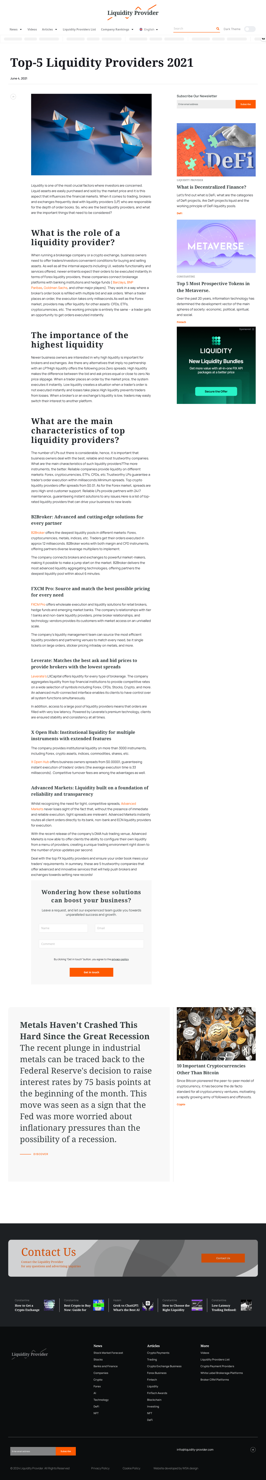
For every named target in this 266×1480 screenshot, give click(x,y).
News (14, 29)
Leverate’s (39, 676)
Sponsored (245, 329)
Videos (32, 29)
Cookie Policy (131, 1468)
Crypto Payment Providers (217, 1366)
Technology (101, 1400)
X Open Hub (40, 762)
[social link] (253, 1449)
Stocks (98, 1359)
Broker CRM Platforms (214, 1380)
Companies (101, 1373)
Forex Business (156, 1373)
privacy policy (120, 959)
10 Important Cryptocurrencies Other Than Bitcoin (211, 1069)
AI (95, 1393)
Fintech (181, 322)
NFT (96, 1413)
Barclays (118, 282)
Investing (153, 1406)
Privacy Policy (100, 1468)
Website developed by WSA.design (175, 1468)
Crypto (181, 1104)
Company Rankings (115, 29)
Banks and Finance (106, 1366)
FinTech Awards (157, 1393)
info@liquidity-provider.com (195, 1450)
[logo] (133, 12)
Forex (97, 1386)
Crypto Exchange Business (164, 1366)
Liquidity (152, 1386)
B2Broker (38, 532)
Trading (152, 1359)
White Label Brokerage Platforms (221, 1373)
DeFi (179, 213)
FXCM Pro (38, 604)
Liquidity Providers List (79, 29)
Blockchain (154, 1400)
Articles (47, 29)
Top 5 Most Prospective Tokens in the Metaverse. (213, 286)
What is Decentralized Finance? (211, 187)
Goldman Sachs (55, 287)
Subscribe (245, 104)
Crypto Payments (158, 1353)
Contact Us (223, 1258)
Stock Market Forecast (108, 1353)
